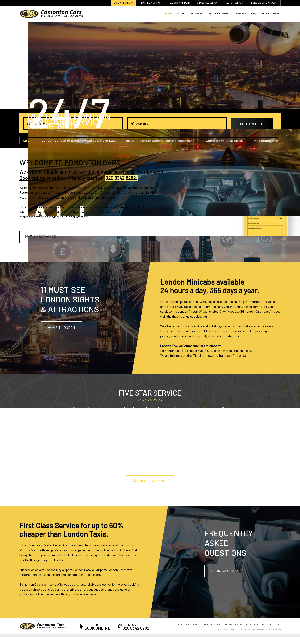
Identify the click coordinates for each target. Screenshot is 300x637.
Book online (32, 178)
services (196, 624)
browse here (227, 571)
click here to (97, 626)
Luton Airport (235, 3)
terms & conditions (254, 624)
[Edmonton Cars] (29, 13)
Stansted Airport (208, 3)
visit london (63, 327)
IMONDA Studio (274, 629)
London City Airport (264, 3)
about (187, 624)
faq (225, 624)
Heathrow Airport (151, 3)
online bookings (152, 480)
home (179, 624)
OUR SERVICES (43, 236)
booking (207, 624)
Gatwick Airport (180, 3)
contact (217, 624)
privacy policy (273, 624)
